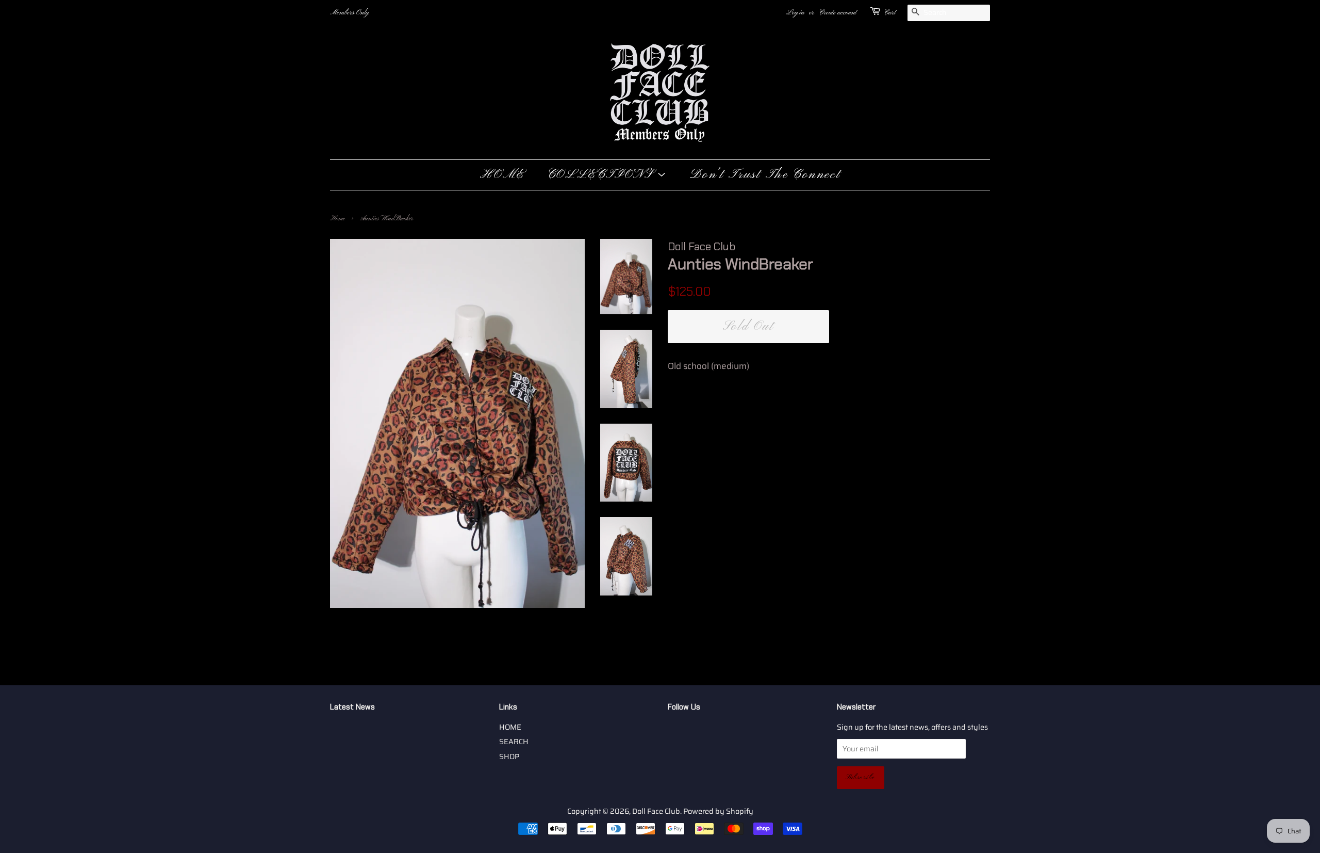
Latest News (352, 707)
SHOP (509, 756)
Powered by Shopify (718, 811)
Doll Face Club (656, 811)
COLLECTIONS (602, 175)
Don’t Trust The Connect (765, 175)
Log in (795, 12)
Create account (837, 12)
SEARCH (514, 741)
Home (337, 219)
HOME (502, 175)
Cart (890, 12)
